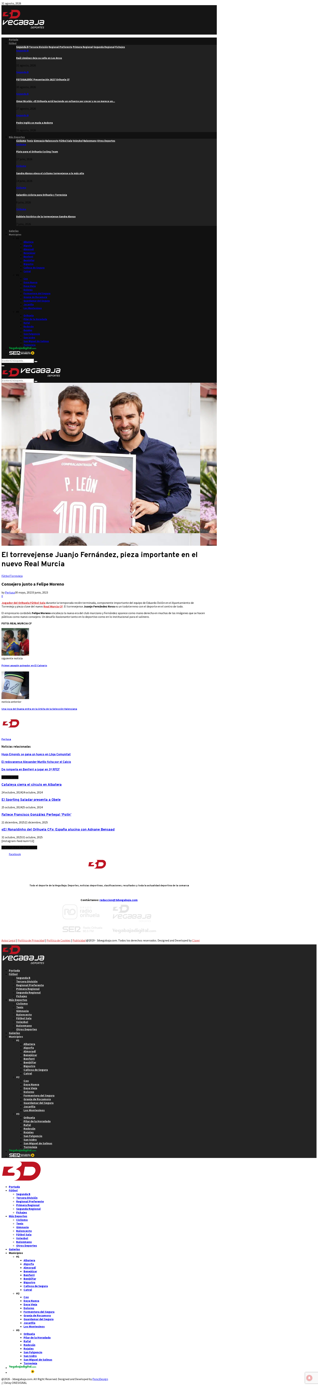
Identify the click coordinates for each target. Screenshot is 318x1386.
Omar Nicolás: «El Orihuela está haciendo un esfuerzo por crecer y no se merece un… (65, 101)
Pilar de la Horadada (35, 319)
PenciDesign (100, 1379)
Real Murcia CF (53, 606)
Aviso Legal (8, 940)
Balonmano (24, 1025)
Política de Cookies (58, 940)
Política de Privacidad (31, 940)
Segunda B (22, 50)
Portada (13, 39)
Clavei (196, 940)
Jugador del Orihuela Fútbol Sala (23, 603)
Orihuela (29, 315)
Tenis (19, 1007)
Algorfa (28, 245)
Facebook (15, 854)
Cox (26, 278)
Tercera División (27, 981)
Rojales (28, 330)
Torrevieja (30, 344)
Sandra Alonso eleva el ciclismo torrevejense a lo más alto (50, 173)
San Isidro (29, 337)
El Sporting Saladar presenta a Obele (31, 800)
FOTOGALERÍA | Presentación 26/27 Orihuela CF (43, 79)
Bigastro (28, 264)
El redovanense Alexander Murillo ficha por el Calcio (36, 762)
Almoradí (29, 249)
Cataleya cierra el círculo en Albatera (31, 785)
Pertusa (10, 592)
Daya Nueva (30, 282)
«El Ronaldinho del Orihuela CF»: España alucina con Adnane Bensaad (58, 829)
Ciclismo (21, 144)
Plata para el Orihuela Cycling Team (37, 151)
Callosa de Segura (34, 267)
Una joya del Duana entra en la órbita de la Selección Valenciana (39, 709)
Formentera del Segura (37, 293)
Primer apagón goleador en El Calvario (24, 665)
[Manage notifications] (309, 1378)
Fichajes (21, 996)
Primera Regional (28, 989)
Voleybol (22, 1022)
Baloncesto (24, 1014)
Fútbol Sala (23, 1018)
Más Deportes (17, 137)
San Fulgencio (32, 333)
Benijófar (29, 260)
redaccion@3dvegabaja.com (119, 900)
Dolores (28, 289)
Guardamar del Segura (37, 300)
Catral (27, 271)
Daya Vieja (30, 286)
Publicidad (79, 940)
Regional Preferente (30, 985)
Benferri (28, 256)
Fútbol (12, 43)
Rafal (27, 322)
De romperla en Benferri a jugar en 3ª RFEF (30, 770)
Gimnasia (22, 1011)
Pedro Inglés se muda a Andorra (34, 122)
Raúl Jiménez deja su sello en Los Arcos (39, 58)
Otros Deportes (26, 1029)
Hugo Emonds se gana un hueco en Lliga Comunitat (36, 754)
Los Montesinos (33, 308)
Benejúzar (29, 253)
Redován (29, 326)
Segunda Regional (28, 992)
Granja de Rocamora (35, 297)
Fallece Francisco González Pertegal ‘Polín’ (36, 815)
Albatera (28, 242)
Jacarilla (29, 304)
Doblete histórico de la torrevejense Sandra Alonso (46, 216)
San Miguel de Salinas (36, 341)
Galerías (14, 230)
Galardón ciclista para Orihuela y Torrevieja (41, 194)
